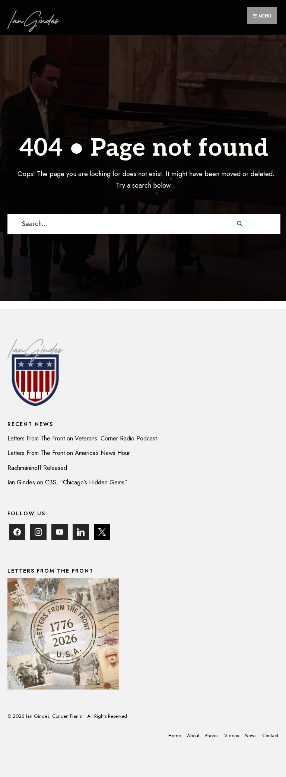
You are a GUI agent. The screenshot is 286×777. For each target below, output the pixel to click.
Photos (211, 735)
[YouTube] (59, 531)
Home (174, 735)
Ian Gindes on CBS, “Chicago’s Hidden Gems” (67, 482)
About (193, 735)
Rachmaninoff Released (37, 468)
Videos (231, 735)
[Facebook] (17, 531)
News (250, 735)
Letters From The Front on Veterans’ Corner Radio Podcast (82, 438)
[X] (102, 531)
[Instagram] (38, 531)
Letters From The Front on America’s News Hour (68, 453)
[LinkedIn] (81, 531)
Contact (270, 735)
